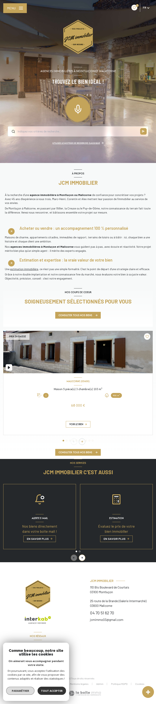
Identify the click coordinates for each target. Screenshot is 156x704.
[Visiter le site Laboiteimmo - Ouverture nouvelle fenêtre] (85, 693)
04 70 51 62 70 (102, 612)
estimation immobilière (24, 269)
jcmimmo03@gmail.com (106, 620)
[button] (82, 441)
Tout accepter (52, 691)
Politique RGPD (119, 683)
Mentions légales (79, 683)
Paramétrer (20, 691)
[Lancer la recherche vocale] (78, 108)
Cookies (139, 684)
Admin (99, 683)
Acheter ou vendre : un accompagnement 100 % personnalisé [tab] (74, 228)
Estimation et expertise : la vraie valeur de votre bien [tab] (66, 259)
